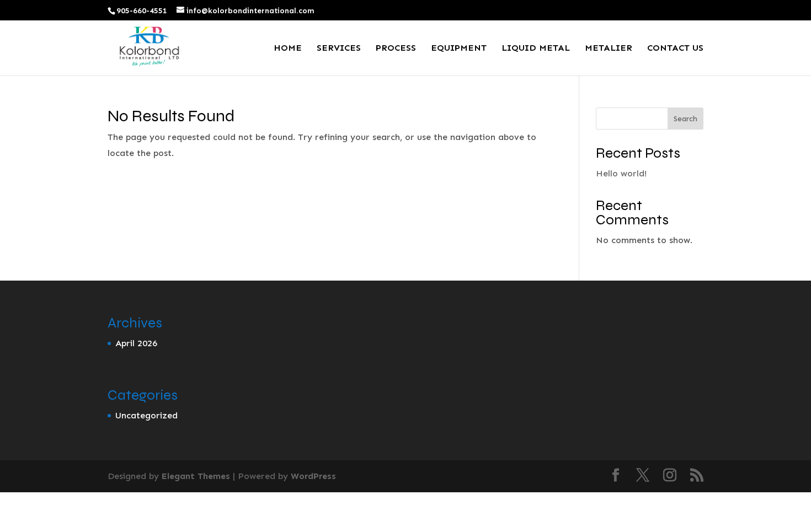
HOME (288, 48)
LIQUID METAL (535, 48)
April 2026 (136, 343)
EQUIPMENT (459, 48)
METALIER (608, 48)
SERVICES (339, 48)
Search (685, 118)
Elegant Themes (196, 476)
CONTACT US (675, 48)
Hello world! (621, 173)
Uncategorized (146, 415)
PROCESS (396, 48)
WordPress (313, 476)
